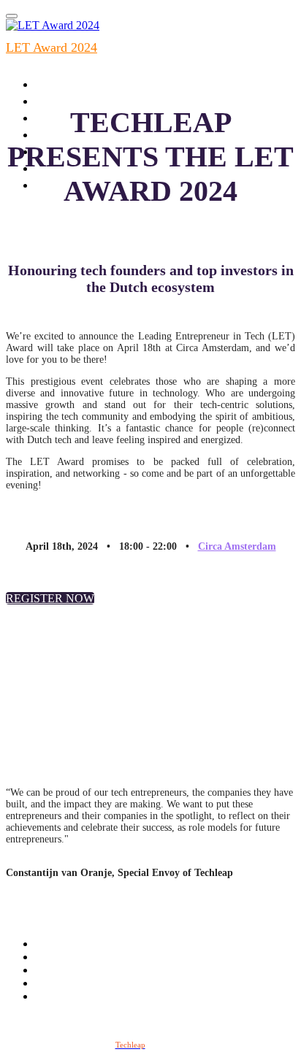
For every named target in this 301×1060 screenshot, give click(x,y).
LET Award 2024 (51, 47)
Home (58, 100)
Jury (53, 134)
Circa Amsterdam (237, 546)
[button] (50, 598)
